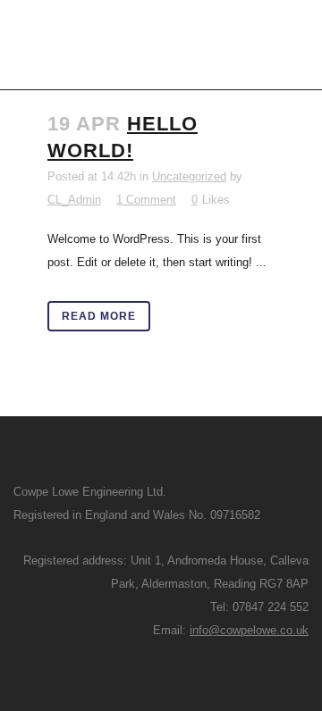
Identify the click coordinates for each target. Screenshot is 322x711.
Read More (99, 316)
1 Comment (146, 199)
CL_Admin (74, 199)
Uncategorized (189, 176)
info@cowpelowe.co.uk (249, 630)
